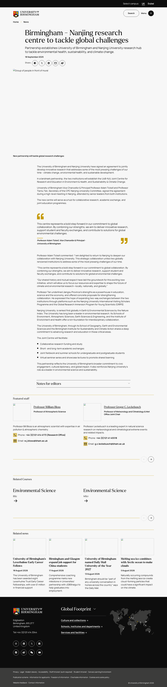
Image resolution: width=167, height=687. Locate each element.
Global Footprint (76, 609)
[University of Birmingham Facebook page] (39, 644)
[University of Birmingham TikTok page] (16, 652)
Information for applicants (40, 677)
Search (131, 13)
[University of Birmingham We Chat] (32, 652)
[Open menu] (151, 13)
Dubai (151, 3)
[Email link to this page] (55, 63)
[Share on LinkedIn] (49, 63)
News (26, 22)
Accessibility (43, 672)
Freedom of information (60, 677)
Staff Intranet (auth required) (60, 672)
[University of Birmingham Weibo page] (24, 652)
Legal (22, 672)
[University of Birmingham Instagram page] (16, 644)
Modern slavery (31, 672)
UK (143, 3)
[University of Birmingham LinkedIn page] (24, 644)
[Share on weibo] (62, 63)
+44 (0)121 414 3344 (27, 632)
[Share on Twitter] (42, 63)
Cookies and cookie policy (99, 677)
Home (16, 22)
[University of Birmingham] (26, 13)
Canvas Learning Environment (99, 672)
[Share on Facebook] (35, 63)
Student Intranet (80, 672)
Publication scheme (20, 677)
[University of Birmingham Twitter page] (32, 644)
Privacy (16, 672)
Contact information (36, 682)
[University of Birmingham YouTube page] (39, 652)
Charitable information (79, 677)
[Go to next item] (151, 459)
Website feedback (20, 682)
